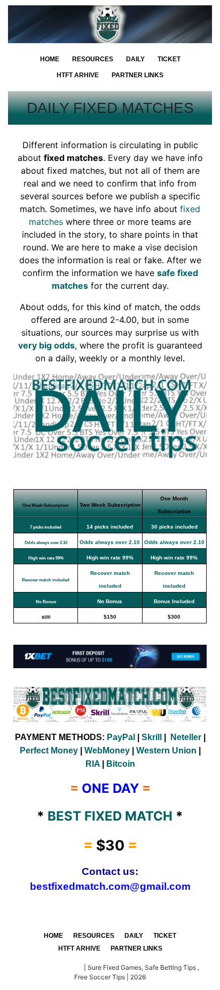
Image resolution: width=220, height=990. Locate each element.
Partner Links (137, 75)
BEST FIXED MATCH (51, 967)
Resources (92, 59)
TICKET (169, 59)
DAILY (135, 59)
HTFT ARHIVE (78, 75)
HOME (49, 59)
